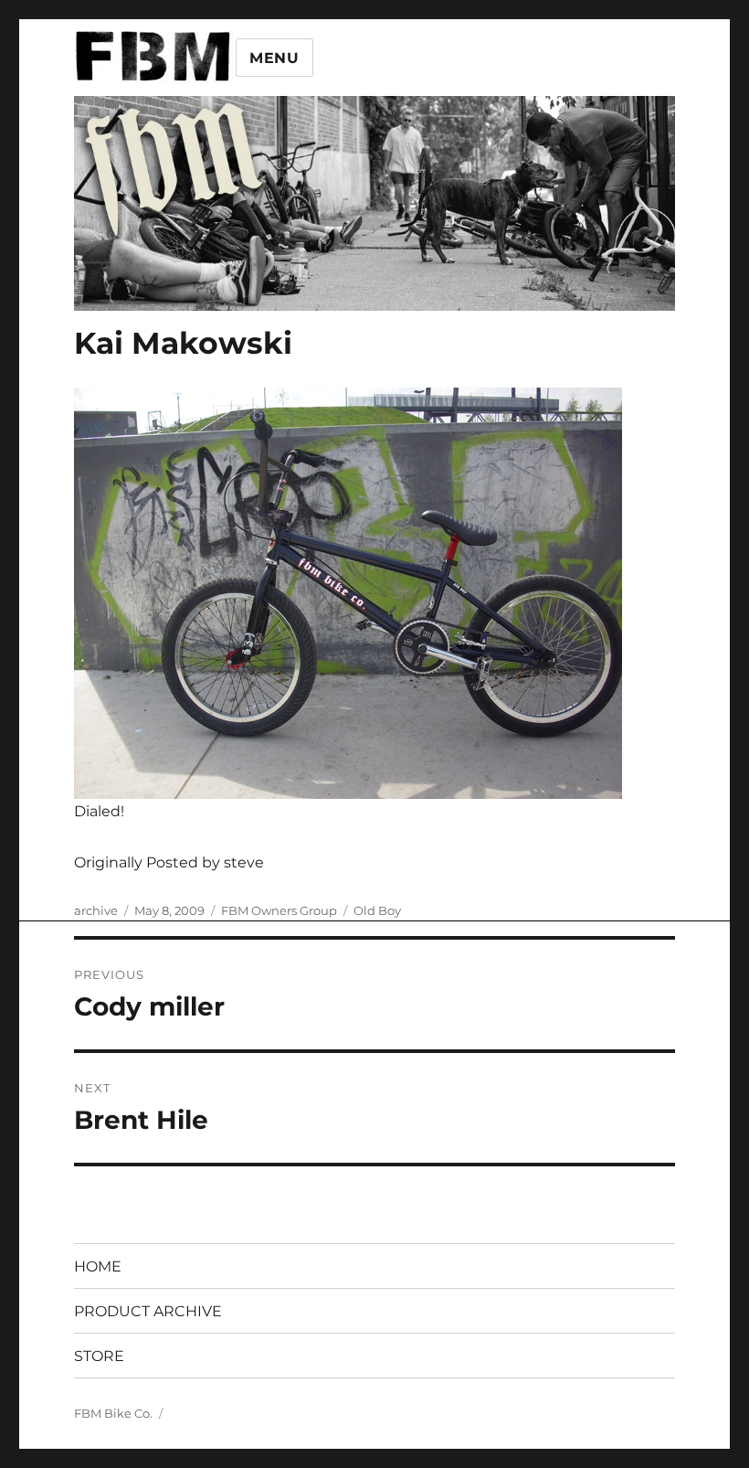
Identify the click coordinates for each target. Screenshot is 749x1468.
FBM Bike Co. (113, 1413)
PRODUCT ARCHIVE (148, 1311)
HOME (97, 1266)
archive (96, 910)
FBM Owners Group (279, 910)
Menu (274, 58)
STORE (99, 1356)
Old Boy (377, 910)
